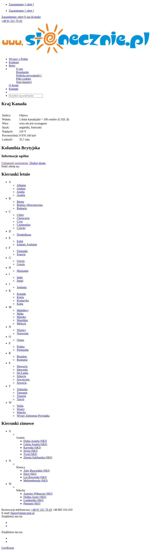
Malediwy (23, 310)
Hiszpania (22, 270)
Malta (20, 313)
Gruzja (21, 264)
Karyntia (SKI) (32, 447)
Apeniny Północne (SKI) (37, 493)
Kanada (21, 293)
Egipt (20, 241)
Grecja (21, 261)
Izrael (20, 280)
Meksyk (21, 323)
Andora (21, 188)
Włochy (21, 412)
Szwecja (22, 382)
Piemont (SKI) (31, 503)
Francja (21, 254)
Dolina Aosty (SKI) (34, 496)
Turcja (20, 399)
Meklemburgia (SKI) (35, 480)
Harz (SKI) (29, 473)
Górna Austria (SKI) (35, 444)
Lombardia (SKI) (33, 500)
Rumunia (22, 359)
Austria (21, 195)
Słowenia (22, 369)
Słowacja (22, 366)
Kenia (20, 297)
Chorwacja (23, 218)
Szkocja (21, 376)
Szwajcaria (23, 379)
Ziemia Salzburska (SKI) (37, 457)
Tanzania (22, 392)
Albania (21, 185)
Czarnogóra (23, 224)
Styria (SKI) (30, 450)
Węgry (21, 409)
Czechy (21, 228)
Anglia (21, 191)
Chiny (20, 214)
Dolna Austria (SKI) (35, 441)
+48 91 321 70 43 (11, 21)
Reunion (22, 356)
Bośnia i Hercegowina (30, 205)
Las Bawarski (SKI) (35, 477)
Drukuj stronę (37, 163)
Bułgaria (22, 208)
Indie (20, 277)
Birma (20, 201)
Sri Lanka (22, 372)
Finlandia (22, 251)
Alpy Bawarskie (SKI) (36, 470)
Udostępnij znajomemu (14, 163)
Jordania (22, 287)
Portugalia (23, 349)
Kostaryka (23, 300)
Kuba (20, 303)
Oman (20, 340)
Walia (20, 405)
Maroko (21, 316)
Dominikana (24, 234)
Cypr (20, 221)
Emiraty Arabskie (27, 244)
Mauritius (22, 320)
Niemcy (21, 330)
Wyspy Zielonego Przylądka (33, 415)
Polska (21, 346)
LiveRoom (7, 547)
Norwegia (22, 333)
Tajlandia (22, 389)
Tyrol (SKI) (30, 454)
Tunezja (21, 396)
